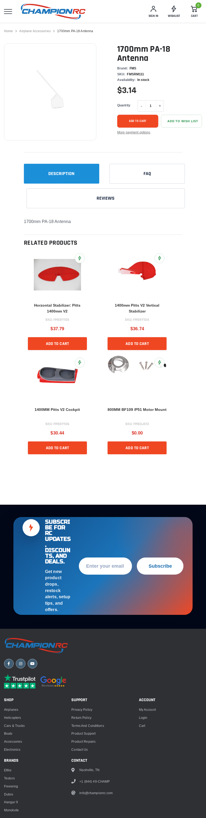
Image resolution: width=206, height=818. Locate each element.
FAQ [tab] (147, 173)
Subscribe (160, 566)
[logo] (53, 11)
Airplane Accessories (34, 31)
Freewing (11, 786)
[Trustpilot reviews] (19, 681)
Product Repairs (83, 741)
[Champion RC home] (36, 645)
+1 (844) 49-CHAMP (94, 781)
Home (8, 31)
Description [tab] (61, 173)
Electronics (12, 750)
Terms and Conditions (87, 726)
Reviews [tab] (106, 198)
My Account (147, 710)
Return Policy (81, 718)
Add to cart (138, 121)
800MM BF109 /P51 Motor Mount (137, 409)
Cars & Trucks (14, 726)
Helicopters (12, 718)
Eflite (8, 770)
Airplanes (11, 710)
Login (143, 718)
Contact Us (79, 750)
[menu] (8, 12)
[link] (57, 274)
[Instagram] (20, 663)
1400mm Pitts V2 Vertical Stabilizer (137, 308)
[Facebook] (9, 663)
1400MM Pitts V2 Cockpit (57, 409)
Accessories (13, 741)
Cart (142, 726)
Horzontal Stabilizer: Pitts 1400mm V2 (57, 308)
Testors (9, 778)
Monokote (11, 810)
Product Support (83, 733)
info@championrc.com (96, 793)
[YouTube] (32, 663)
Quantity (123, 105)
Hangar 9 (11, 802)
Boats (8, 733)
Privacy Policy (81, 710)
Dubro (8, 794)
